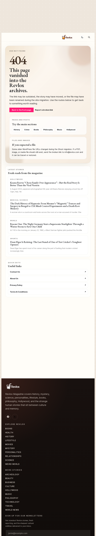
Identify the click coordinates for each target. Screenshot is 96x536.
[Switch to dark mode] (82, 37)
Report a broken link (44, 110)
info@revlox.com (72, 152)
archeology (12, 474)
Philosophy (48, 130)
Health (9, 433)
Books (36, 130)
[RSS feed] (15, 417)
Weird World (12, 464)
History (17, 130)
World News (12, 510)
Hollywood (53, 37)
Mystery (10, 448)
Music (59, 130)
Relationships (29, 37)
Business (10, 482)
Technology (12, 502)
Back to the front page (21, 110)
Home (7, 37)
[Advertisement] (48, 16)
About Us (14, 278)
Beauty (9, 478)
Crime (41, 37)
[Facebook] (8, 417)
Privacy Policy (16, 285)
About (16, 37)
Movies (9, 444)
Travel (9, 506)
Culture (10, 486)
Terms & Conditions (19, 292)
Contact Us (15, 272)
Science (9, 460)
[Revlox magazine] (12, 386)
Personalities (13, 452)
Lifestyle (10, 440)
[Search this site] (89, 37)
